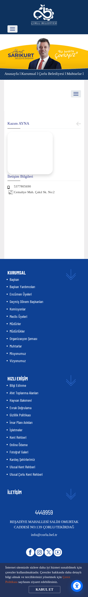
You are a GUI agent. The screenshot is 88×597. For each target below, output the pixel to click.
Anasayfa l (12, 74)
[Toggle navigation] (12, 29)
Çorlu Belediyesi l (52, 74)
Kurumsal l (29, 74)
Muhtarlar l (75, 74)
